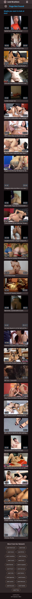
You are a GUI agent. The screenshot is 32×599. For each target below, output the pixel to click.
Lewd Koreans (21, 577)
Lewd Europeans (21, 564)
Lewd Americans (11, 547)
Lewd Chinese (22, 556)
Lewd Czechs (11, 560)
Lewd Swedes (21, 585)
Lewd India (11, 573)
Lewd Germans (21, 569)
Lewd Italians (20, 573)
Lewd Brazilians (13, 2)
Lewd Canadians (10, 556)
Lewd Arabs (22, 547)
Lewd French (10, 569)
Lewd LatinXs (10, 581)
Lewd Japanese (10, 577)
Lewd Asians (11, 552)
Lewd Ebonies (9, 564)
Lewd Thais (16, 590)
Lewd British (21, 552)
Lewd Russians (10, 585)
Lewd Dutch (21, 560)
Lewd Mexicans (21, 581)
